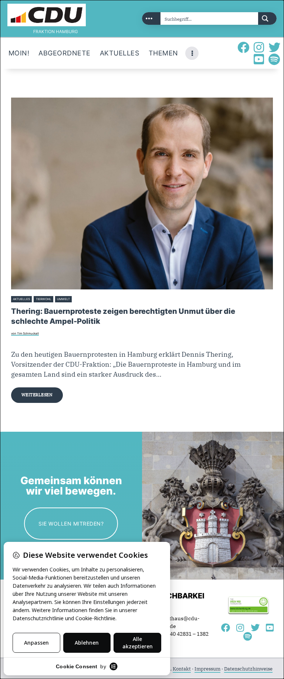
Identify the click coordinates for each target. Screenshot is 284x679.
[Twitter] (274, 47)
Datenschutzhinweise (248, 669)
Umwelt (63, 299)
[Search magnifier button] (267, 18)
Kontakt (182, 669)
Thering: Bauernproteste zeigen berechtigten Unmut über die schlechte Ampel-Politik (123, 316)
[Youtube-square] (259, 59)
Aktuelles (21, 299)
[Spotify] (274, 59)
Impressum (207, 669)
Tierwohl (43, 299)
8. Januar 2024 (84, 299)
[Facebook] (243, 47)
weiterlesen (37, 394)
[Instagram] (259, 47)
